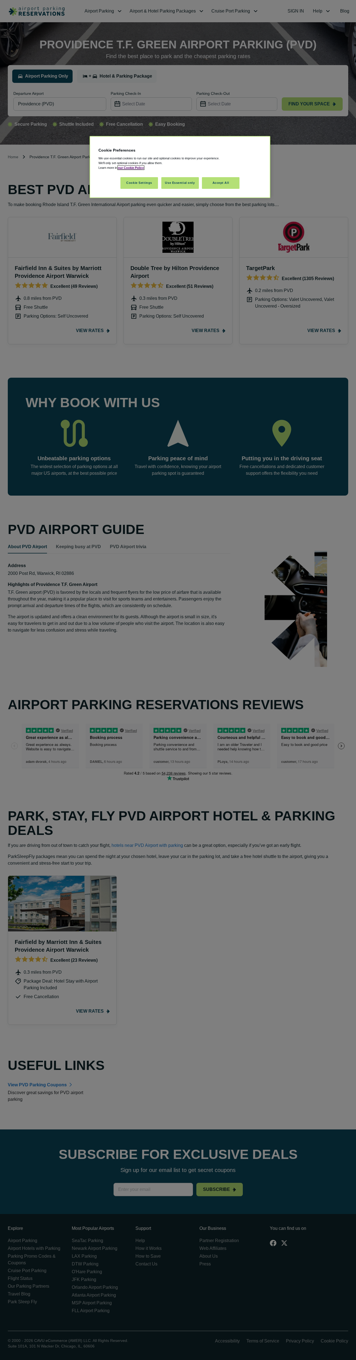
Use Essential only (180, 182)
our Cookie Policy (131, 167)
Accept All (220, 182)
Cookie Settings (139, 182)
